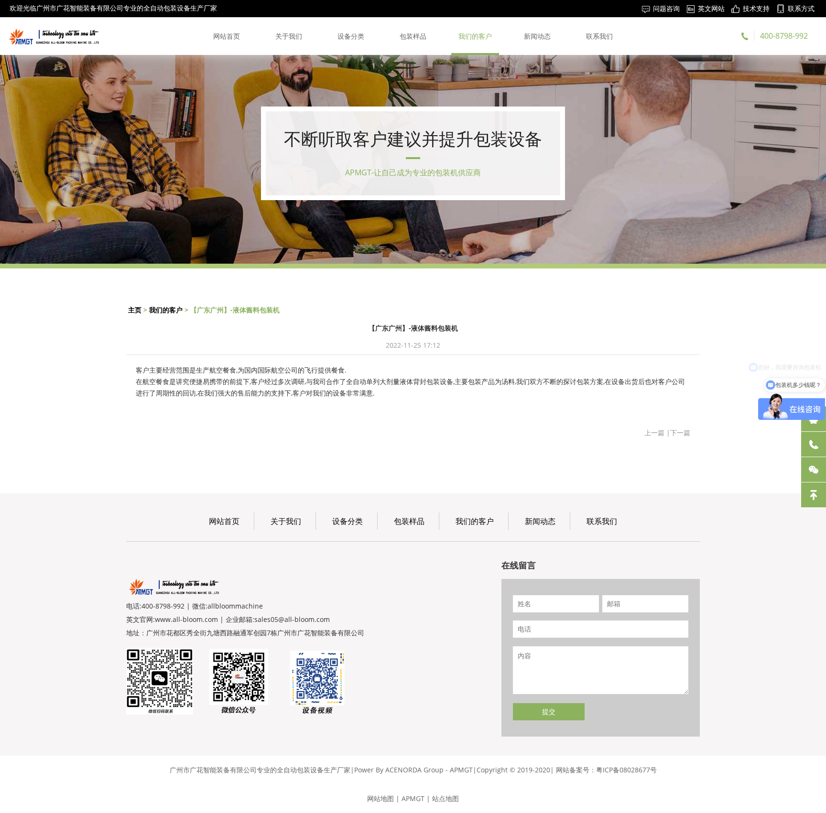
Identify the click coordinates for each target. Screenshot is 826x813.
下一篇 (680, 432)
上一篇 (654, 432)
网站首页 (226, 36)
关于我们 (288, 36)
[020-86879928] (813, 444)
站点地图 (445, 798)
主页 (134, 309)
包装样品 (413, 36)
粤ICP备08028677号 (626, 769)
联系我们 (599, 36)
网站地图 (380, 798)
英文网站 (711, 8)
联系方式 (801, 8)
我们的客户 (475, 36)
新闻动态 (537, 36)
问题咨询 (666, 8)
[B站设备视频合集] (317, 681)
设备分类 (350, 36)
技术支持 (756, 8)
